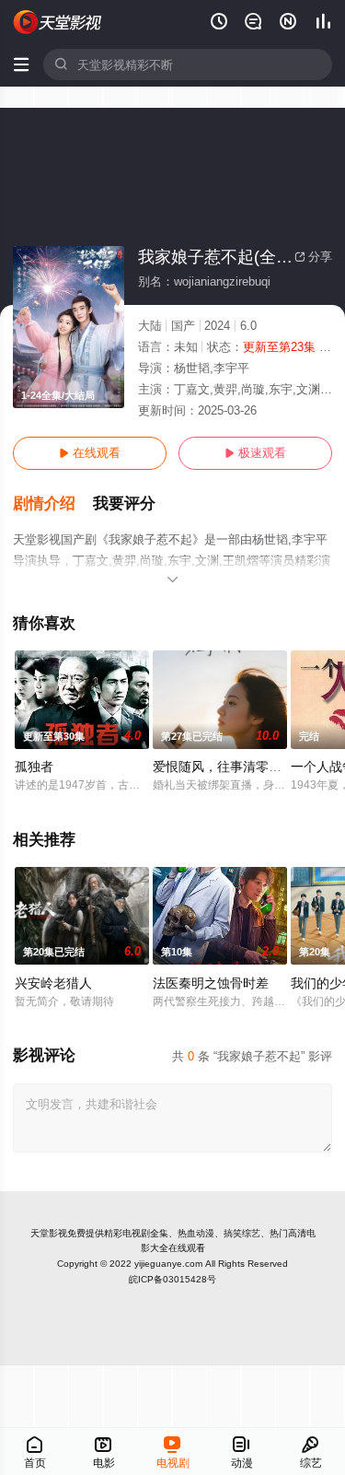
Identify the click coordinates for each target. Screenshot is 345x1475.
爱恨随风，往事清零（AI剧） (236, 766)
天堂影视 (48, 1233)
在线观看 (90, 453)
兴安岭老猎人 (53, 983)
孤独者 (34, 766)
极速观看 (255, 453)
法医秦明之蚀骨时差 (211, 983)
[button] (53, 504)
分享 (313, 256)
